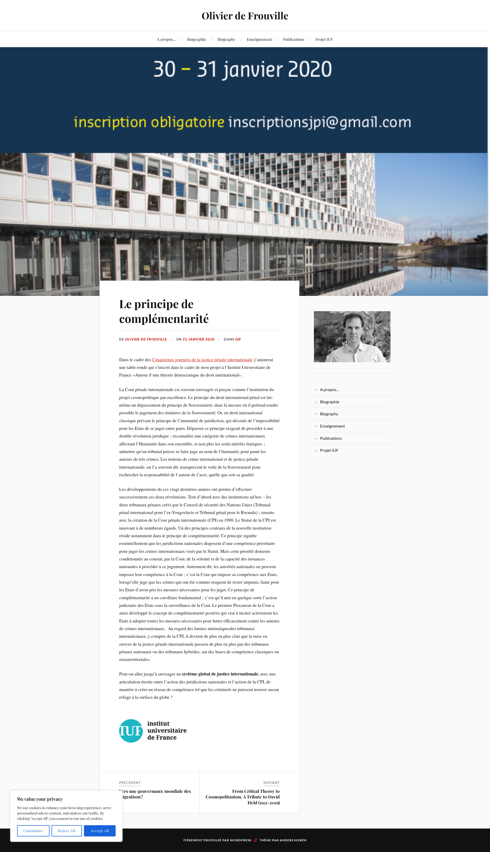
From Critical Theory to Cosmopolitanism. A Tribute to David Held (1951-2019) (243, 796)
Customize (33, 830)
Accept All (100, 830)
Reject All (67, 830)
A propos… (166, 39)
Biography (226, 39)
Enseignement (259, 39)
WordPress (240, 840)
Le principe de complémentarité (164, 310)
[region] (66, 816)
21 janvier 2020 (199, 339)
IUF (238, 339)
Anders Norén (293, 840)
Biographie (196, 39)
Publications (293, 39)
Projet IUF (324, 39)
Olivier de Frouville (245, 15)
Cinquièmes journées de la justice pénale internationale (202, 359)
